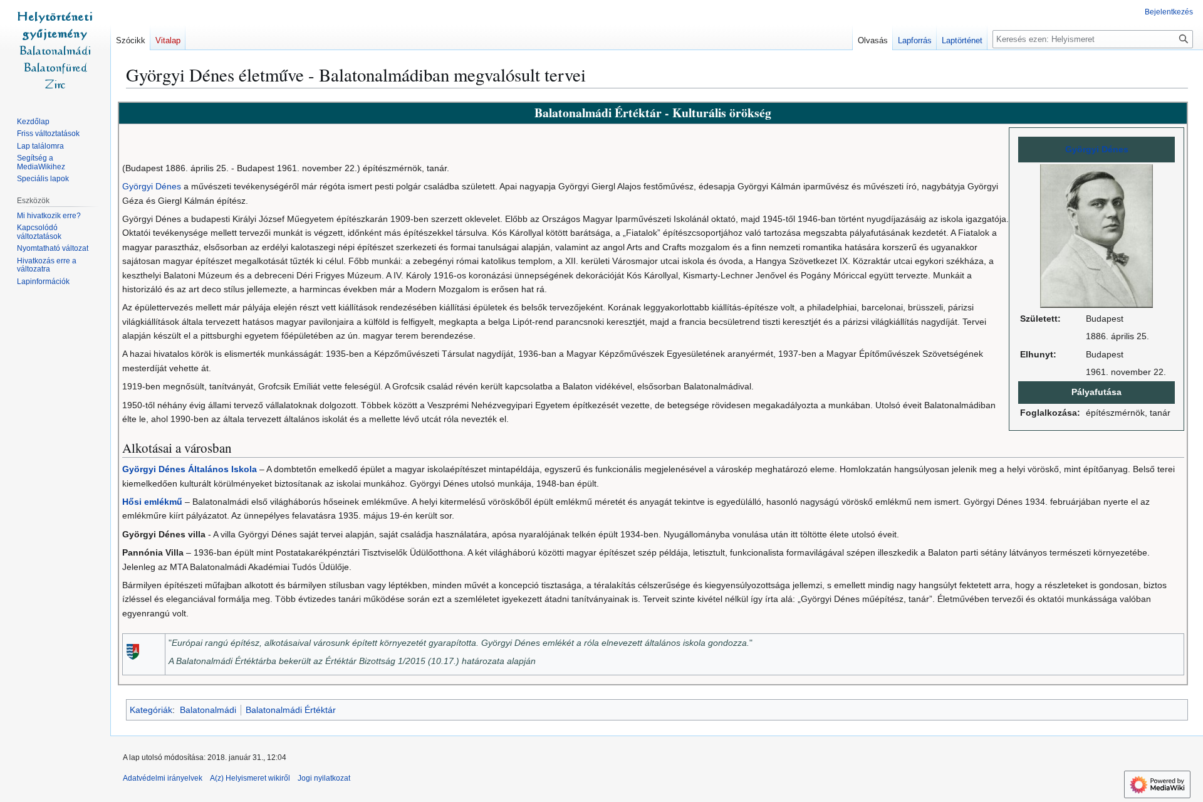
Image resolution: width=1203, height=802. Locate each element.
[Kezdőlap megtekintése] (55, 50)
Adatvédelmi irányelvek (162, 778)
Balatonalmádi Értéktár (291, 710)
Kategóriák (151, 710)
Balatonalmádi (208, 710)
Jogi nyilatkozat (324, 778)
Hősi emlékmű (152, 502)
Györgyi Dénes (1096, 149)
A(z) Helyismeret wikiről (250, 778)
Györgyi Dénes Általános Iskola (189, 469)
